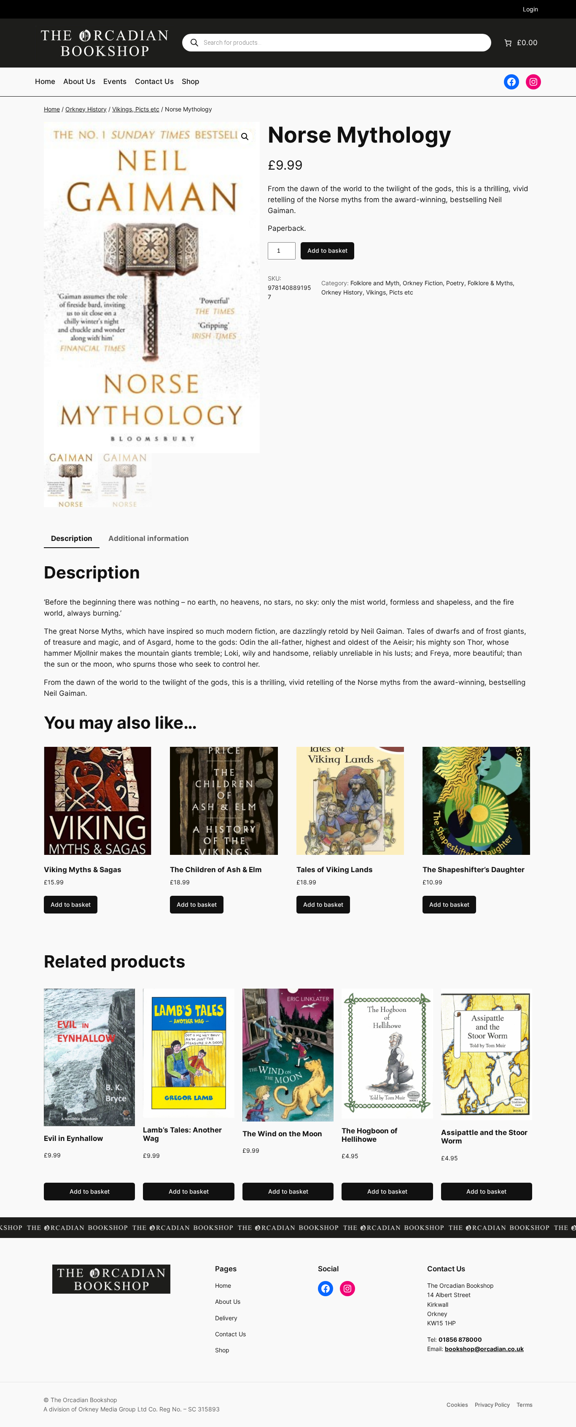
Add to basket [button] (71, 904)
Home (52, 109)
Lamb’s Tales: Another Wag (182, 1134)
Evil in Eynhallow (73, 1138)
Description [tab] (71, 538)
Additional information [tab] (148, 538)
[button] (245, 136)
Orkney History (86, 109)
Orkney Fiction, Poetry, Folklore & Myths (458, 282)
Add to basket (327, 250)
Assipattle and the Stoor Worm (484, 1136)
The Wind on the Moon (282, 1134)
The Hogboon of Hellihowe (370, 1135)
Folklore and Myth (374, 282)
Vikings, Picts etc (135, 109)
